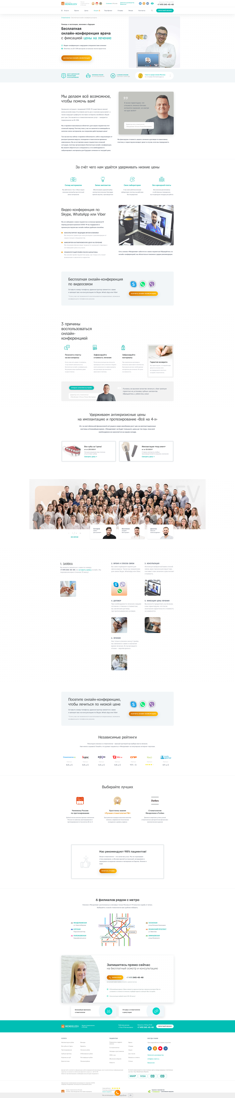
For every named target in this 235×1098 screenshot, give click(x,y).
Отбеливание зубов (86, 1054)
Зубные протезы (66, 1054)
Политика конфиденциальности (110, 1090)
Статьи (130, 1061)
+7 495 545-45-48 (165, 4)
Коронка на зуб (66, 1057)
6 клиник (109, 3)
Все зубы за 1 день (67, 1046)
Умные (130, 10)
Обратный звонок (165, 10)
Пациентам (113, 1038)
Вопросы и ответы (134, 1057)
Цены (86, 10)
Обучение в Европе (115, 1059)
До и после (131, 1054)
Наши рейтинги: (106, 1088)
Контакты (141, 10)
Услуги (66, 10)
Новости (112, 1062)
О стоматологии (114, 1047)
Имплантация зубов (67, 1042)
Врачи (76, 10)
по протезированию (98, 75)
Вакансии (123, 4)
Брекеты (83, 1046)
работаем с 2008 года (123, 75)
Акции (97, 10)
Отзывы (120, 10)
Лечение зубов (85, 1050)
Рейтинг (69, 763)
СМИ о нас (112, 1055)
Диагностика (65, 1061)
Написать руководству (127, 2)
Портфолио (108, 10)
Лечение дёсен (85, 1061)
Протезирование (66, 1050)
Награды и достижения (116, 1051)
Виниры (82, 1042)
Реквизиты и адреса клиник (115, 1043)
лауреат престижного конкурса (155, 76)
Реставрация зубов (86, 1057)
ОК (130, 1095)
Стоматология (65, 18)
